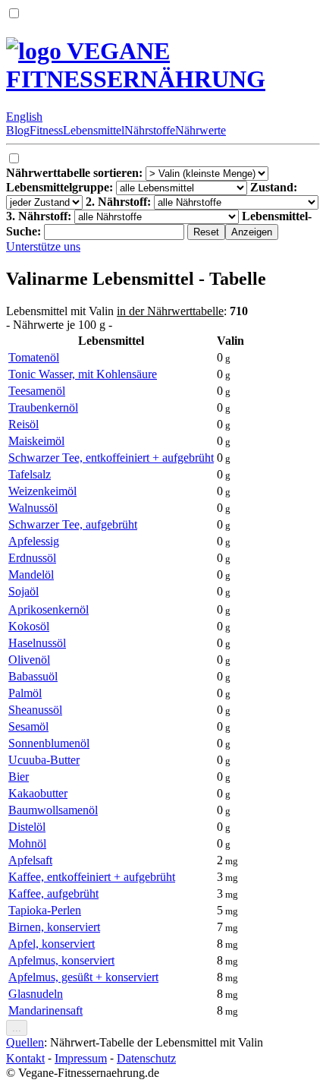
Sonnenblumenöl (48, 743)
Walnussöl (33, 507)
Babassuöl (33, 676)
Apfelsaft (30, 860)
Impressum (81, 1058)
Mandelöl (31, 574)
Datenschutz (146, 1058)
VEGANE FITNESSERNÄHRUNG (135, 65)
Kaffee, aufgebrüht (53, 893)
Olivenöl (29, 659)
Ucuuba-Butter (44, 759)
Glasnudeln (35, 993)
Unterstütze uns (43, 246)
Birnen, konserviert (54, 926)
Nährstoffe (149, 130)
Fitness (46, 130)
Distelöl (26, 826)
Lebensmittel (93, 130)
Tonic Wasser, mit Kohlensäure (82, 374)
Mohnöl (27, 843)
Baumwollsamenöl (53, 809)
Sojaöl (23, 591)
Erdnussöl (32, 557)
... (16, 1028)
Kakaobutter (37, 793)
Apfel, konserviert (51, 943)
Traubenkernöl (43, 407)
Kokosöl (28, 626)
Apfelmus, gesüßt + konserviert (83, 977)
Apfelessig (33, 541)
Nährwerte (200, 130)
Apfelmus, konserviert (61, 960)
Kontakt (25, 1058)
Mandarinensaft (45, 1010)
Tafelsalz (29, 474)
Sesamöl (28, 726)
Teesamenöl (36, 390)
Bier (18, 776)
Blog (18, 130)
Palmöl (25, 693)
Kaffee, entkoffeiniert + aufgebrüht (91, 876)
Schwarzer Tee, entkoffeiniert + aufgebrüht (111, 457)
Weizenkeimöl (42, 491)
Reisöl (23, 424)
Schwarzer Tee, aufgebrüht (72, 524)
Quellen (25, 1042)
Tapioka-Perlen (44, 910)
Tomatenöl (33, 357)
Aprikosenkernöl (48, 609)
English (24, 116)
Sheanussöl (35, 709)
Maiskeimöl (36, 440)
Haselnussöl (37, 642)
